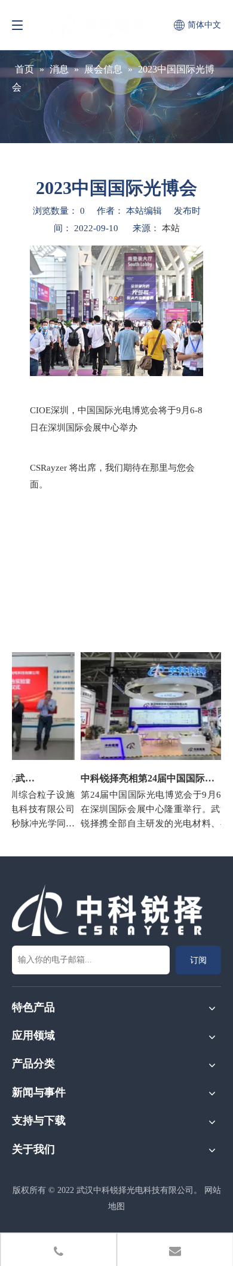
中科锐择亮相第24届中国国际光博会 (143, 778)
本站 (171, 228)
